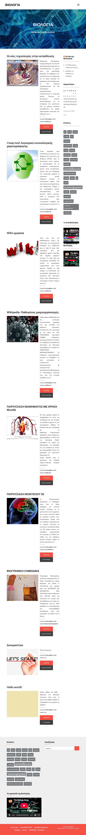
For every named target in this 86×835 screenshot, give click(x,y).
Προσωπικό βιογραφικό (51, 624)
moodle (75, 132)
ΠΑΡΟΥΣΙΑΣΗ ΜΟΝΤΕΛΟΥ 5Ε (25, 494)
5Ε (45, 549)
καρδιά (66, 182)
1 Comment (46, 722)
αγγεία (66, 150)
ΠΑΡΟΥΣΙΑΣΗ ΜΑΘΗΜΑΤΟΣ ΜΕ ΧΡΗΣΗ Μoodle (32, 408)
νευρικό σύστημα (68, 201)
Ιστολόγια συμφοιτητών (41, 827)
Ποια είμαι (17, 830)
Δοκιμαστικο (15, 645)
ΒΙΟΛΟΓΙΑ (12, 5)
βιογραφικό (67, 155)
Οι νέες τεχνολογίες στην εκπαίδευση (30, 56)
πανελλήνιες (67, 212)
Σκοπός (24, 830)
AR (65, 132)
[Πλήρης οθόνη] (78, 234)
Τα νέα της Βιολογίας (68, 57)
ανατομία (72, 150)
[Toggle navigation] (78, 4)
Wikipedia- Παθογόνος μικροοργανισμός (33, 312)
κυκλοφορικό (73, 187)
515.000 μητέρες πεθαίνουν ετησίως (72, 66)
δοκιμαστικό (74, 159)
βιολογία (74, 155)
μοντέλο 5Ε (67, 196)
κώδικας (66, 192)
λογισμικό (73, 192)
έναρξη (75, 145)
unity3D (66, 136)
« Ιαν (64, 115)
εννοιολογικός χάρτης (69, 173)
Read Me (46, 127)
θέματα (72, 178)
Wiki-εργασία (15, 233)
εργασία (66, 178)
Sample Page (14, 827)
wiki (72, 136)
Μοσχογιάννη (67, 145)
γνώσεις (66, 159)
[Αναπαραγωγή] (66, 234)
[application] (71, 232)
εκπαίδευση (47, 121)
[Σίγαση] (77, 234)
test (45, 658)
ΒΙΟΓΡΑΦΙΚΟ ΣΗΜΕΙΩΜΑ (23, 571)
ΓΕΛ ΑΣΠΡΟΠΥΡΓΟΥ (26, 827)
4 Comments (46, 559)
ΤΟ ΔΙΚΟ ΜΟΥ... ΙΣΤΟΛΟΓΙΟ (36, 830)
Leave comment (46, 131)
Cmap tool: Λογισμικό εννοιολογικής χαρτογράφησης (30, 144)
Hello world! (14, 687)
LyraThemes (75, 828)
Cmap (69, 132)
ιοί (76, 178)
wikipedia (66, 141)
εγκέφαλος (67, 164)
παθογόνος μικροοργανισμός (68, 207)
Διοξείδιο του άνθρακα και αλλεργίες (70, 73)
